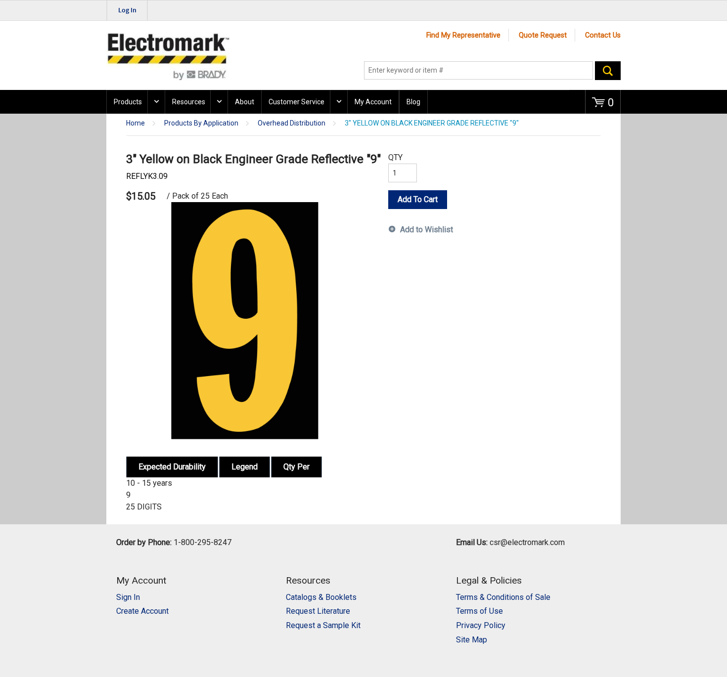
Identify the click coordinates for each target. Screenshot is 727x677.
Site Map (471, 639)
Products (128, 102)
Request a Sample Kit (323, 625)
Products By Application (201, 123)
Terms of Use (479, 611)
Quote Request (543, 35)
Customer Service (296, 102)
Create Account (142, 611)
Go (608, 70)
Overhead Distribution (291, 123)
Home (135, 123)
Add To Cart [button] (418, 199)
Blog (413, 102)
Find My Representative (463, 35)
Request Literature (318, 611)
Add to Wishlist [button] (426, 229)
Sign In (128, 597)
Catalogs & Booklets (321, 597)
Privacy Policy (480, 625)
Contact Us (603, 35)
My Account (373, 102)
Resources (188, 102)
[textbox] (478, 70)
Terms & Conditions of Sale (503, 597)
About (244, 102)
